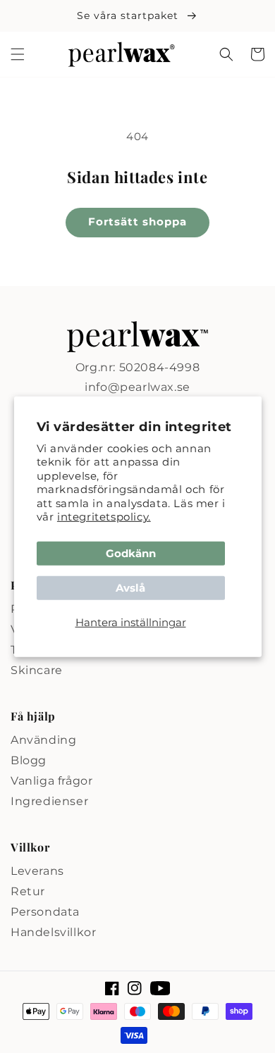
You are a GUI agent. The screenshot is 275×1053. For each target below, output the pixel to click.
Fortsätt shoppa (137, 221)
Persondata (45, 911)
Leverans (37, 871)
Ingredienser (49, 801)
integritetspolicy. (104, 516)
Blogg (29, 760)
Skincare (37, 670)
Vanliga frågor (51, 780)
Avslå (130, 587)
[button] (17, 54)
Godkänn (131, 553)
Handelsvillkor (53, 932)
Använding (43, 740)
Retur (28, 891)
